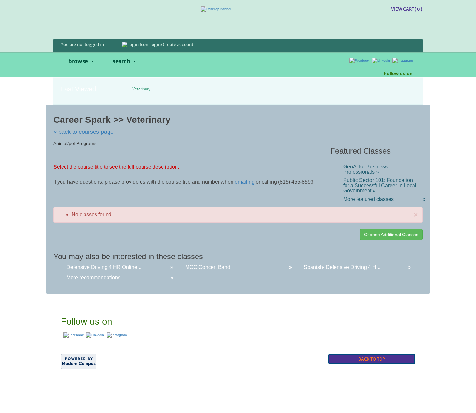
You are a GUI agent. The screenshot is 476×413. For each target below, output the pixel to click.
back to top (371, 359)
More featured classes (383, 199)
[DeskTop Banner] (238, 9)
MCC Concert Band (207, 267)
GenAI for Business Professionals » (365, 169)
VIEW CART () (406, 9)
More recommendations (93, 277)
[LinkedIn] (381, 60)
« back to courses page (83, 132)
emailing (245, 182)
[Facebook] (359, 60)
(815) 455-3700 (328, 313)
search (121, 60)
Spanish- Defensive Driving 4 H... (342, 267)
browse (78, 60)
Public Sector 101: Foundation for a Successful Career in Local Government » (379, 185)
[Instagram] (402, 60)
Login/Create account (170, 44)
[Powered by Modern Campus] (78, 361)
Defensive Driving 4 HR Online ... (104, 267)
